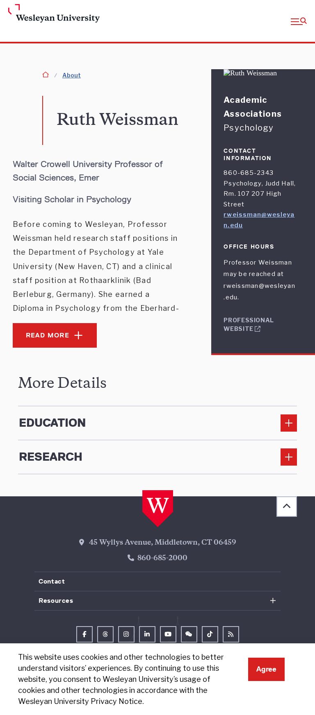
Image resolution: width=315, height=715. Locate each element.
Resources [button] (56, 600)
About (71, 75)
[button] (299, 21)
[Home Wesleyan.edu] (41, 14)
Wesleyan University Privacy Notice (80, 701)
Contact (52, 581)
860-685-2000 (162, 558)
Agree (266, 669)
